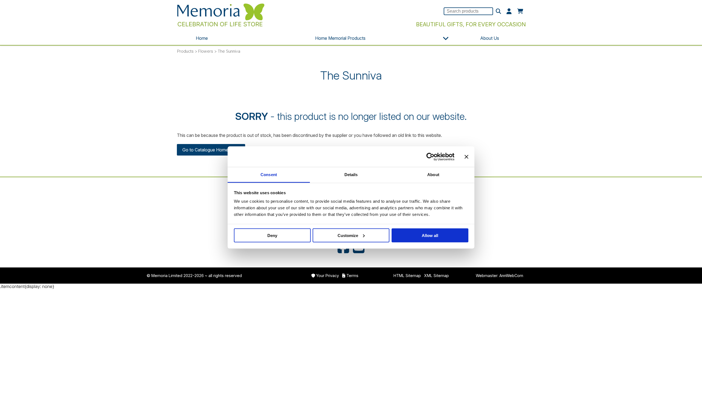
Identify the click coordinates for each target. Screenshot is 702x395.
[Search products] (498, 11)
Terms (352, 275)
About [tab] (433, 174)
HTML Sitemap (407, 275)
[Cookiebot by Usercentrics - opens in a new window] (430, 157)
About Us (489, 38)
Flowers (205, 51)
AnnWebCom (511, 275)
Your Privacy (327, 275)
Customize (348, 235)
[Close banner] (466, 157)
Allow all (430, 235)
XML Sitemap (436, 275)
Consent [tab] (269, 174)
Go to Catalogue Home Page (211, 150)
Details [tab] (351, 174)
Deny (272, 235)
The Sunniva (229, 51)
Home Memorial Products (340, 38)
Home (202, 38)
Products (185, 51)
